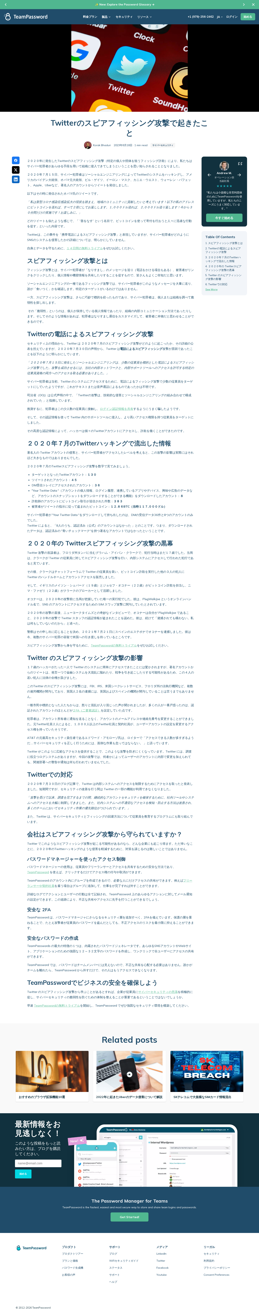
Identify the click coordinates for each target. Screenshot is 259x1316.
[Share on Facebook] (16, 160)
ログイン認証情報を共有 (116, 409)
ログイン (232, 16)
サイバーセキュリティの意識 (158, 992)
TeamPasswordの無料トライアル (114, 645)
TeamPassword (38, 872)
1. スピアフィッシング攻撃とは (224, 243)
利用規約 (209, 1260)
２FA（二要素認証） (87, 710)
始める (248, 16)
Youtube (161, 1274)
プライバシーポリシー (217, 1267)
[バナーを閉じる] (253, 4)
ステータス (115, 1267)
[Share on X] (16, 170)
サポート (114, 1274)
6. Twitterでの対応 (216, 284)
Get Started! (129, 1217)
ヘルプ (113, 1282)
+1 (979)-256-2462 (201, 16)
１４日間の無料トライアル (85, 248)
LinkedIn (161, 1253)
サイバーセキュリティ (162, 145)
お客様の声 (68, 1274)
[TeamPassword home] (33, 1248)
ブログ (113, 1253)
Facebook (162, 1267)
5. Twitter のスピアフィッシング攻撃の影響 (223, 277)
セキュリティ (124, 16)
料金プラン (90, 16)
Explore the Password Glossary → (131, 4)
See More (211, 289)
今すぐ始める (224, 218)
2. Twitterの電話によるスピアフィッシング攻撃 (223, 250)
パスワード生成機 (72, 1267)
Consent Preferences (216, 1274)
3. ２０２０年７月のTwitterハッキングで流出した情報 (223, 259)
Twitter (160, 1260)
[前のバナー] (5, 4)
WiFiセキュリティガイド (124, 1260)
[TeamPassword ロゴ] (25, 17)
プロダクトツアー (72, 1253)
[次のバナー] (244, 4)
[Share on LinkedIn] (16, 179)
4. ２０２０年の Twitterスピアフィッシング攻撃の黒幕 (223, 268)
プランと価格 (70, 1260)
